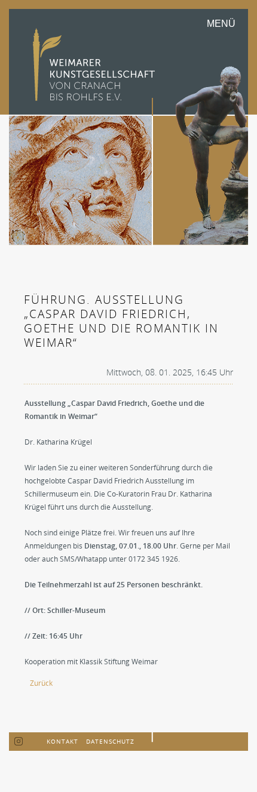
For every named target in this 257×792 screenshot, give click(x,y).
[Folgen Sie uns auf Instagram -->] (18, 742)
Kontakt (62, 741)
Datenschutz (110, 741)
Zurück (41, 683)
